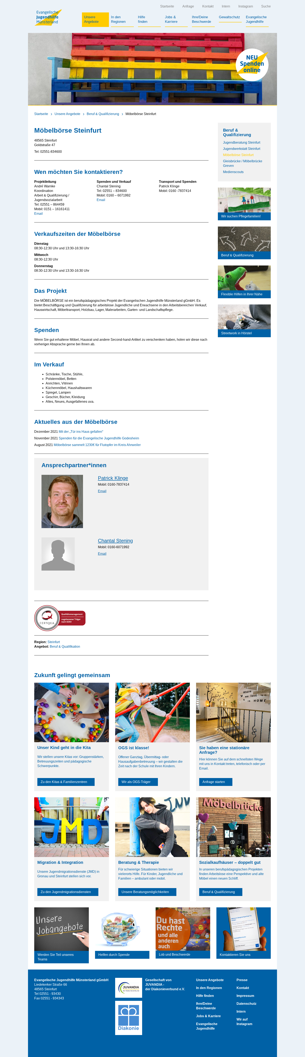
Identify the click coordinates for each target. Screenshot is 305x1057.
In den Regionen (209, 988)
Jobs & (171, 19)
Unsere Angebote (67, 114)
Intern (226, 6)
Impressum (245, 996)
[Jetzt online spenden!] (252, 64)
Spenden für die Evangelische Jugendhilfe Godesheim (99, 438)
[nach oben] (293, 1045)
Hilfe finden (205, 996)
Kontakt (208, 6)
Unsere (91, 19)
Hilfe (142, 19)
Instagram (245, 6)
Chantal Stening (115, 540)
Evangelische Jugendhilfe (206, 1026)
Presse (242, 980)
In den (118, 19)
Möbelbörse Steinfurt (238, 155)
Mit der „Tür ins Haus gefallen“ (81, 431)
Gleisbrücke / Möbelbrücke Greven (242, 163)
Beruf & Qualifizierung (103, 114)
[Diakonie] (128, 1018)
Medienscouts (233, 172)
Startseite (167, 6)
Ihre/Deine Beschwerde (206, 1006)
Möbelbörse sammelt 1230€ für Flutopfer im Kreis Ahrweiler (97, 445)
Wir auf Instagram (244, 1022)
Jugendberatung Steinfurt (241, 142)
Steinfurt (54, 642)
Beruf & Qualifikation (65, 646)
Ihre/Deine (201, 19)
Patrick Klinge (113, 478)
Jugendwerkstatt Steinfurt (241, 148)
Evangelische (256, 19)
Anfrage (188, 6)
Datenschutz (246, 1003)
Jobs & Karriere (208, 1016)
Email (38, 213)
